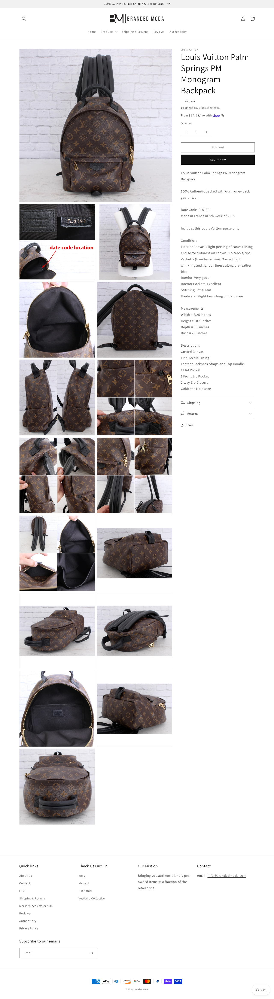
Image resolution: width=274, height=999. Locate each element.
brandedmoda (141, 989)
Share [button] (190, 425)
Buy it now (218, 160)
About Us (25, 876)
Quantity (186, 123)
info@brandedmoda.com (226, 875)
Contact (24, 883)
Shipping (186, 107)
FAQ (22, 891)
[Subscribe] (91, 953)
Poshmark (86, 891)
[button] (24, 18)
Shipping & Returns (32, 898)
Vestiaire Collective (92, 898)
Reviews (24, 913)
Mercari (84, 883)
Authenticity (27, 921)
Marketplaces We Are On (36, 906)
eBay (82, 876)
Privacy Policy (28, 928)
